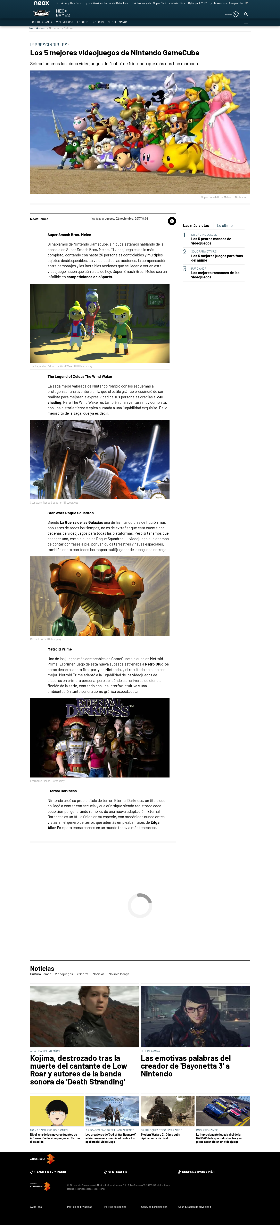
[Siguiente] (247, 3)
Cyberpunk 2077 (197, 3)
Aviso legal (36, 1206)
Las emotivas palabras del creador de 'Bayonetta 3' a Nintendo (186, 1065)
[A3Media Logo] (42, 1163)
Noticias (98, 22)
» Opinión (67, 28)
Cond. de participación (154, 1206)
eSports (83, 22)
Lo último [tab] (225, 225)
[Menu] (246, 22)
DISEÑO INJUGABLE (204, 234)
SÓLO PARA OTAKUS (204, 251)
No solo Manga (117, 22)
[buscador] (246, 14)
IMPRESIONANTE (207, 1130)
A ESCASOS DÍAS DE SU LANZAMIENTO (109, 1130)
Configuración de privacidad (194, 1206)
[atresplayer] (231, 14)
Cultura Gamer (42, 22)
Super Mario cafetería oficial (169, 3)
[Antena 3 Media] (46, 1187)
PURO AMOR (198, 268)
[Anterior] (57, 3)
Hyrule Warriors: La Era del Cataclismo (106, 3)
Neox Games (37, 28)
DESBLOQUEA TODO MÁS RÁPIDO (161, 1130)
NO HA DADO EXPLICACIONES (49, 1130)
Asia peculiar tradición (242, 3)
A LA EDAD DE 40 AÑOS (45, 1051)
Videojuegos (64, 22)
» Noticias (53, 28)
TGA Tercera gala (141, 3)
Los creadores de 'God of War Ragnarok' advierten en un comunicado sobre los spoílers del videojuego (110, 1138)
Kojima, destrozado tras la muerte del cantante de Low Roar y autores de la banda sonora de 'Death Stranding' (78, 1069)
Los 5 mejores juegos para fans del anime (217, 258)
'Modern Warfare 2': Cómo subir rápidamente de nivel (160, 1136)
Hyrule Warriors (218, 3)
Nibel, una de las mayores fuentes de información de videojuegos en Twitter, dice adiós (55, 1138)
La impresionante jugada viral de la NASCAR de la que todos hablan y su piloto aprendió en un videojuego (219, 1138)
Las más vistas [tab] (196, 225)
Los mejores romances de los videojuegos (215, 275)
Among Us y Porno (71, 3)
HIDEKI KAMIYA (150, 1051)
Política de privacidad (79, 1206)
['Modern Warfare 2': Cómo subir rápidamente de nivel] (168, 1111)
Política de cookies (115, 1206)
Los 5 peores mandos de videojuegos (211, 241)
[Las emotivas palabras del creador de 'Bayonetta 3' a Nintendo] (195, 1017)
